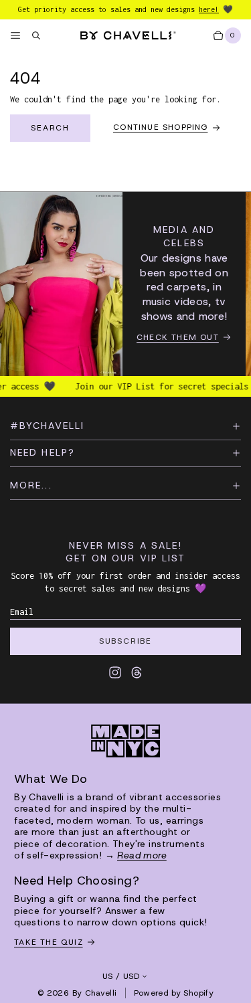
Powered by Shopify (174, 993)
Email (21, 612)
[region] (125, 284)
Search (50, 127)
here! (209, 9)
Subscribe (125, 641)
